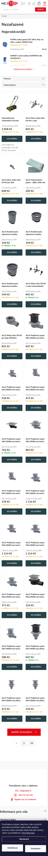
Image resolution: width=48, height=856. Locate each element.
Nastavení (24, 839)
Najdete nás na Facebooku (25, 799)
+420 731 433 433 (25, 795)
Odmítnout (12, 848)
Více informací (28, 832)
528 (31, 743)
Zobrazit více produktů (23, 69)
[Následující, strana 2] (24, 743)
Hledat (40, 9)
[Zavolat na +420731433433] (29, 3)
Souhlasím (35, 848)
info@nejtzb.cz (25, 791)
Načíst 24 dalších (22, 732)
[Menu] (44, 3)
